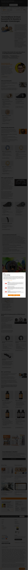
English (4, 273)
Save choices (14, 296)
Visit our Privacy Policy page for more (7, 280)
